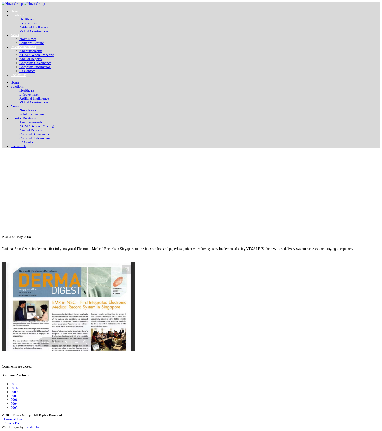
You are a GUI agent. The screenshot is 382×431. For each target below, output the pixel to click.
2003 (14, 408)
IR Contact (27, 71)
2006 (14, 400)
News (15, 35)
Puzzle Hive (32, 427)
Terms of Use (13, 419)
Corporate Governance (35, 63)
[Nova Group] (23, 4)
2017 (14, 384)
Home (15, 11)
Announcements (30, 51)
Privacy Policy (14, 423)
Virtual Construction (33, 31)
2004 (14, 404)
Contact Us (18, 75)
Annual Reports (30, 59)
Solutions (17, 15)
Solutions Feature (31, 43)
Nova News (27, 39)
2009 (14, 392)
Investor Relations (23, 47)
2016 (14, 388)
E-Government (29, 23)
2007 (14, 396)
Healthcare (26, 19)
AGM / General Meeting (36, 55)
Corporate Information (35, 67)
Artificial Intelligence (34, 27)
